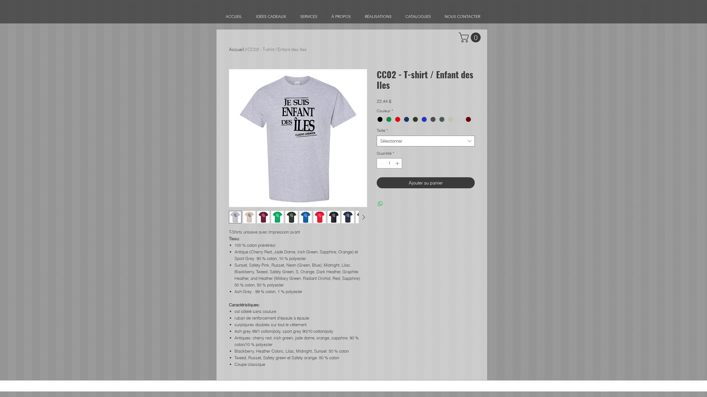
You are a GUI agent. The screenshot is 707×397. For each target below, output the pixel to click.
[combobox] (426, 141)
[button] (471, 37)
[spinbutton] (389, 163)
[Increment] (397, 163)
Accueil (236, 49)
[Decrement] (381, 163)
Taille (382, 130)
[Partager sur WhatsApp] (380, 203)
